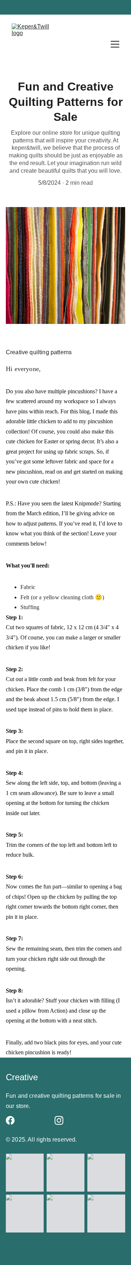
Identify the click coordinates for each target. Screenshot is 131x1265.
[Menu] (115, 44)
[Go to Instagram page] (59, 1120)
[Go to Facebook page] (10, 1120)
